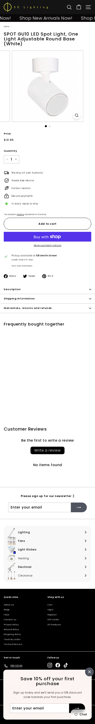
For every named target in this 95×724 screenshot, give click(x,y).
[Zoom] (76, 115)
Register (52, 614)
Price (7, 133)
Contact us (10, 619)
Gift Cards (53, 619)
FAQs (6, 614)
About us (9, 604)
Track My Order (12, 639)
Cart (50, 604)
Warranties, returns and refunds (28, 308)
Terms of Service (13, 644)
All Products (54, 624)
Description (12, 289)
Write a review (47, 450)
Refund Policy (11, 629)
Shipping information (19, 298)
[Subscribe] (77, 708)
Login (51, 609)
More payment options (47, 245)
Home (6, 26)
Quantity (10, 151)
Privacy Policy (11, 624)
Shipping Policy (12, 634)
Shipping (20, 214)
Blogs (7, 609)
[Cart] (79, 7)
